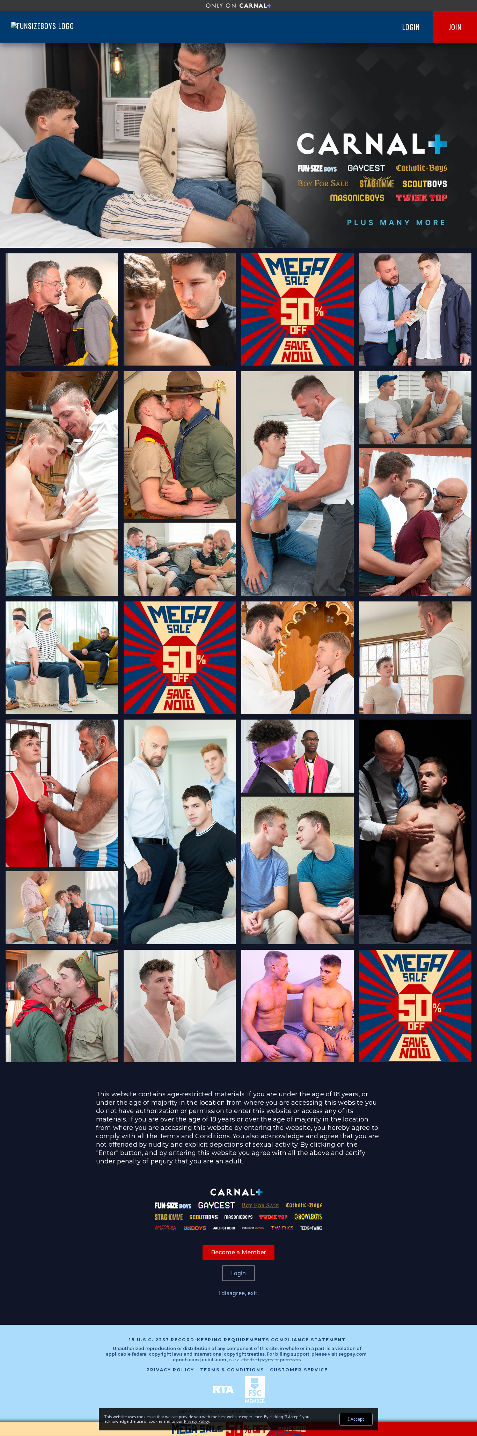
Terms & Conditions (232, 1369)
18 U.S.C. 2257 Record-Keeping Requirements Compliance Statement (237, 1339)
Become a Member (238, 1252)
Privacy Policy (170, 1369)
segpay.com (352, 1354)
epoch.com (186, 1359)
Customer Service (299, 1369)
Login (411, 27)
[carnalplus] (238, 5)
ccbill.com (214, 1359)
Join (455, 27)
